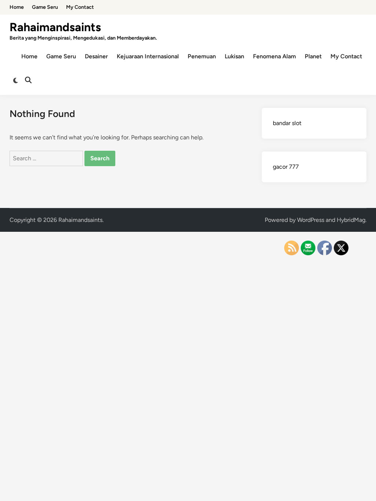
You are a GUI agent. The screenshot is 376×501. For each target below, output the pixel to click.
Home (17, 7)
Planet (313, 56)
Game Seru (45, 7)
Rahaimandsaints (55, 27)
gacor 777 (286, 166)
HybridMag (351, 219)
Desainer (96, 56)
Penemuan (202, 56)
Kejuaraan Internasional (148, 56)
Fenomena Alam (274, 56)
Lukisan (234, 56)
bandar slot (287, 123)
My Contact (80, 7)
